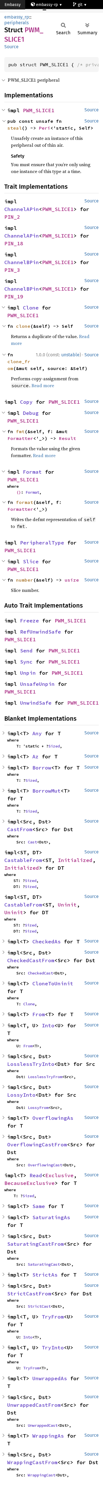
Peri (44, 128)
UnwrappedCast (43, 1425)
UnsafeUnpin (37, 684)
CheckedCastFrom (30, 960)
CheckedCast (40, 973)
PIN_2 (12, 217)
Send (26, 650)
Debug (31, 413)
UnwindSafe (36, 703)
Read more (42, 385)
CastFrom (19, 829)
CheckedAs (46, 941)
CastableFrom (23, 860)
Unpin (28, 673)
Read (35, 1175)
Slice (31, 561)
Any (37, 733)
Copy (26, 402)
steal (14, 128)
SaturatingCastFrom (35, 1244)
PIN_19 (13, 296)
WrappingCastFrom (32, 1462)
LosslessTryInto (30, 1064)
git (81, 4)
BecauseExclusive (29, 1183)
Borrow (41, 767)
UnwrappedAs (49, 1378)
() (18, 492)
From (38, 1014)
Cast (32, 842)
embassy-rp (47, 4)
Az (35, 756)
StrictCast (39, 1306)
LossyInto (21, 1095)
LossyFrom (38, 1107)
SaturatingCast (44, 1264)
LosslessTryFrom (45, 1076)
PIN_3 (12, 270)
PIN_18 (13, 243)
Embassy (13, 4)
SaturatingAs (51, 1217)
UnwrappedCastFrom (34, 1405)
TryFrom (53, 1316)
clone (23, 326)
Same (38, 1206)
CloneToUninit (52, 983)
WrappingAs (48, 1435)
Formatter (20, 438)
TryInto (53, 1347)
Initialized (75, 860)
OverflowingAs (52, 1118)
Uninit (67, 904)
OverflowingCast (45, 1165)
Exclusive (59, 1175)
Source (11, 46)
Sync (26, 661)
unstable (70, 354)
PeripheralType (42, 542)
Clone (31, 307)
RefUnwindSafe (40, 631)
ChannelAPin (21, 209)
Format (32, 472)
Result (67, 438)
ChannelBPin (21, 262)
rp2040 (16, 14)
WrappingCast (41, 1475)
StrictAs (45, 1274)
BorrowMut (46, 790)
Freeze (29, 620)
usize (72, 580)
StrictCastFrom (29, 1293)
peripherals (16, 22)
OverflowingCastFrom (37, 1144)
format (24, 502)
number (24, 580)
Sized (54, 746)
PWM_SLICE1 (38, 110)
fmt (20, 431)
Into (48, 1025)
